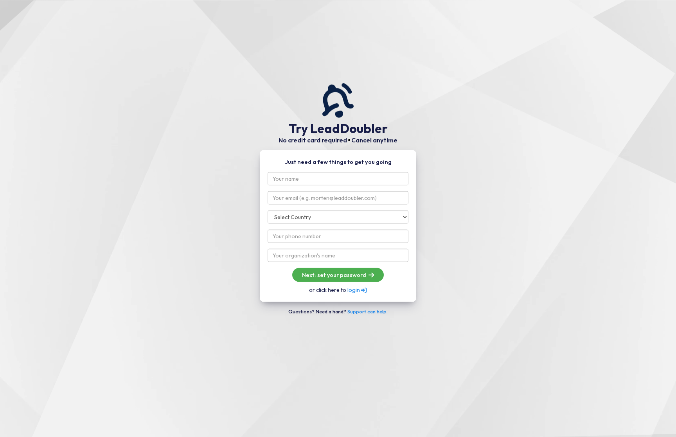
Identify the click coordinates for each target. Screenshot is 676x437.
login (354, 289)
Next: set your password (334, 275)
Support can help (367, 311)
